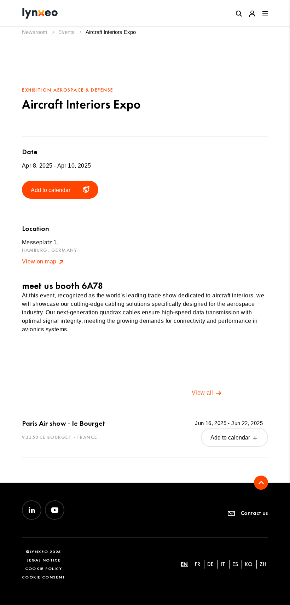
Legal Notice (43, 560)
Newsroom (35, 32)
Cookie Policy (43, 568)
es (235, 564)
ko (249, 564)
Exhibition (36, 90)
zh (263, 564)
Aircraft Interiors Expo (111, 32)
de (210, 564)
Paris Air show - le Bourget (63, 423)
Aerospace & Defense (83, 90)
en (184, 564)
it (223, 564)
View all (203, 393)
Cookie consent (43, 577)
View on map (40, 261)
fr (197, 564)
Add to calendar (230, 438)
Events (67, 32)
